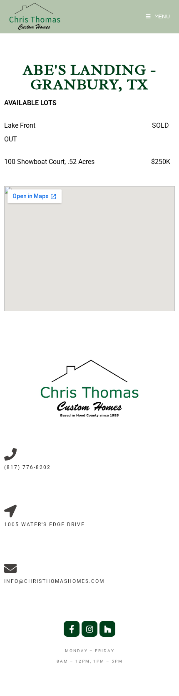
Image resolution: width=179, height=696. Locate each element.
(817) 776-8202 (27, 467)
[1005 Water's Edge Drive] (10, 511)
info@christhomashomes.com (54, 581)
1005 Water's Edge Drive (44, 524)
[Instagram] (89, 629)
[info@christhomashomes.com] (10, 568)
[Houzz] (107, 629)
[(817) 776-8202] (10, 454)
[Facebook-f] (72, 629)
